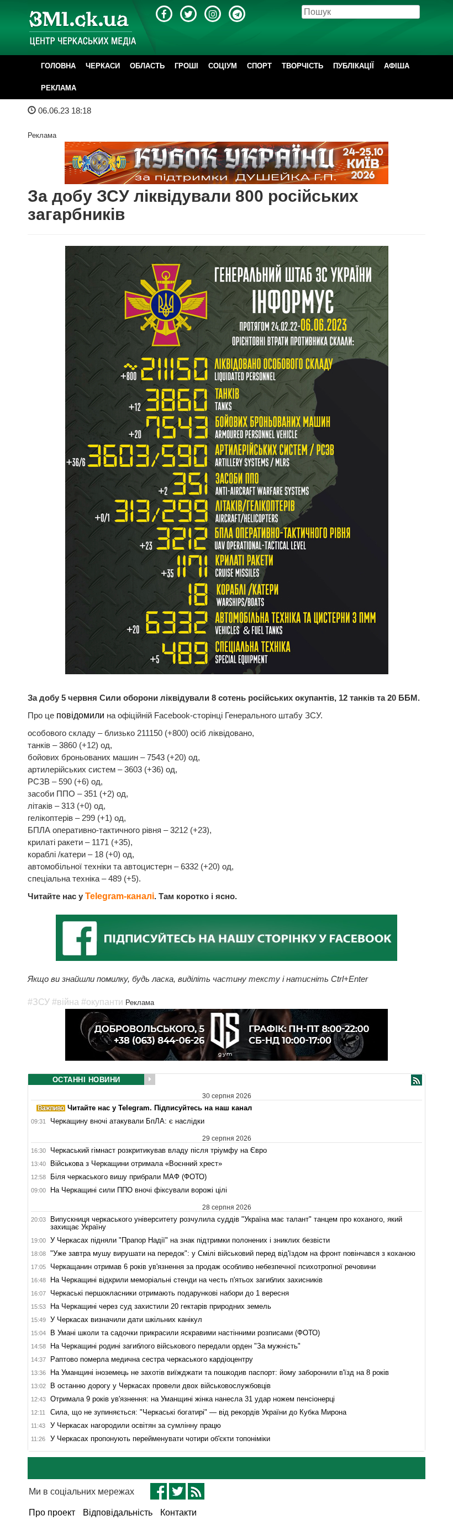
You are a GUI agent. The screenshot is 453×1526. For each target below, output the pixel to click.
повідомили (80, 715)
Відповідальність (117, 1512)
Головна (58, 66)
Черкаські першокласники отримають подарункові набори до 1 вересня (169, 1293)
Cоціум (222, 66)
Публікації (353, 66)
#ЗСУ (39, 1002)
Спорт (259, 66)
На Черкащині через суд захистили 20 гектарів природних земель (160, 1306)
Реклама (58, 88)
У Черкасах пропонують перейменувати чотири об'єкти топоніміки (160, 1439)
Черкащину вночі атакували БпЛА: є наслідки (127, 1121)
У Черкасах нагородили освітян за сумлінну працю (135, 1426)
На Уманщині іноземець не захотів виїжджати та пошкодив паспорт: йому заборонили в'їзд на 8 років (219, 1373)
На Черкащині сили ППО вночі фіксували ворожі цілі (138, 1190)
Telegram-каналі (119, 896)
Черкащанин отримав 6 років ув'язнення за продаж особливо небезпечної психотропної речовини (213, 1267)
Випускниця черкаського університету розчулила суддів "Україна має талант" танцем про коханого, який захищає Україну (226, 1223)
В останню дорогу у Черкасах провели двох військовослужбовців (160, 1386)
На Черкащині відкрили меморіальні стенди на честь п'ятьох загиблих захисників (186, 1280)
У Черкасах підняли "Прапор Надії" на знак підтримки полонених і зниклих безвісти (190, 1240)
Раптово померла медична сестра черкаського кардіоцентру (151, 1359)
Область (147, 66)
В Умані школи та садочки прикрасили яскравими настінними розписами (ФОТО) (185, 1333)
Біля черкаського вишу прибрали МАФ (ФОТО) (128, 1177)
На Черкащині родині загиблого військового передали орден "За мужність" (175, 1346)
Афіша (396, 66)
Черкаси (103, 66)
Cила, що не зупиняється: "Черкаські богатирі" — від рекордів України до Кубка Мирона (198, 1412)
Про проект (52, 1512)
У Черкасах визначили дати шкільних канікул (126, 1320)
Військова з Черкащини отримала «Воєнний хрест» (136, 1164)
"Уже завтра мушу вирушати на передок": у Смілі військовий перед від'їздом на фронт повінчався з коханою (232, 1254)
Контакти (178, 1512)
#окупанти (102, 1002)
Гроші (186, 66)
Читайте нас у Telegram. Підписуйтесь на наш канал (158, 1108)
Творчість (302, 66)
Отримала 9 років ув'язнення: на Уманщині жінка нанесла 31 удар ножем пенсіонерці (192, 1399)
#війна (65, 1002)
